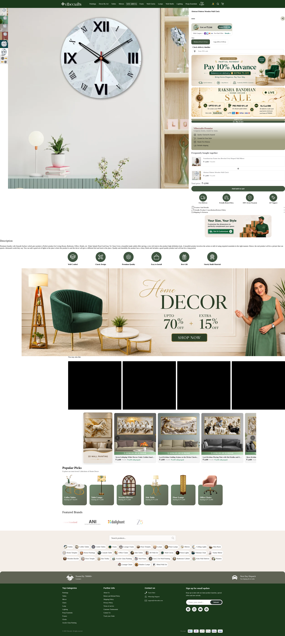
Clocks (64, 619)
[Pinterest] (206, 609)
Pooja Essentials (191, 4)
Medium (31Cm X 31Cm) (201, 42)
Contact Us (107, 613)
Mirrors (121, 4)
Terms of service (109, 606)
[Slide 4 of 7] (4, 36)
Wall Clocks (151, 4)
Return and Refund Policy (112, 596)
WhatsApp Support (154, 596)
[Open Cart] (222, 4)
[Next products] (252, 438)
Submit (216, 602)
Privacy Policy (108, 603)
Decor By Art (103, 4)
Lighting (180, 4)
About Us (107, 593)
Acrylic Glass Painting (69, 623)
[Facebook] (188, 609)
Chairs (141, 4)
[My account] (213, 4)
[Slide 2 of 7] (4, 20)
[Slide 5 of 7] (4, 44)
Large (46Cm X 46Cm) (220, 42)
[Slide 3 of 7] (4, 28)
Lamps (160, 4)
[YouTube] (200, 609)
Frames (64, 616)
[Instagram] (194, 609)
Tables (113, 4)
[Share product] (283, 18)
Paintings (93, 4)
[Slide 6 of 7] (4, 52)
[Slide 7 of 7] (4, 60)
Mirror (64, 599)
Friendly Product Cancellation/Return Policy (210, 210)
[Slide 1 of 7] (4, 12)
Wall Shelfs (170, 4)
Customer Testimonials (111, 609)
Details (227, 33)
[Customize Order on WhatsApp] (238, 226)
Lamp (64, 606)
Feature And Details (201, 207)
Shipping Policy (109, 599)
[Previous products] (117, 438)
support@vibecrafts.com (155, 600)
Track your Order (109, 616)
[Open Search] (218, 4)
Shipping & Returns (201, 212)
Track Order (151, 593)
